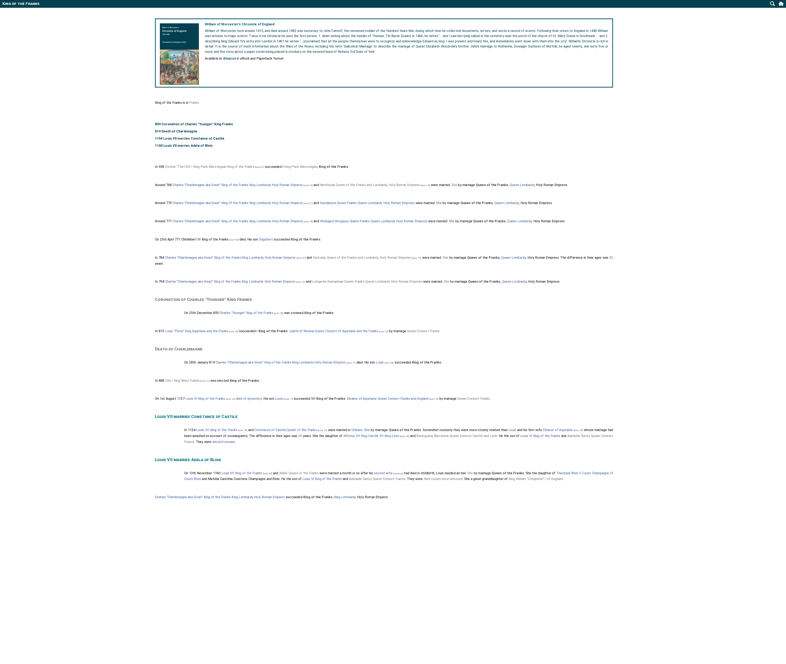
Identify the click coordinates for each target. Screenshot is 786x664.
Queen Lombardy (522, 185)
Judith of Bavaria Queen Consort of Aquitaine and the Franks (333, 331)
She (454, 185)
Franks (194, 103)
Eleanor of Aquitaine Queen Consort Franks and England (388, 399)
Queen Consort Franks (423, 331)
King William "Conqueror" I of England (536, 479)
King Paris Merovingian (300, 167)
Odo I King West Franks (182, 381)
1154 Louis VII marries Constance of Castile (189, 138)
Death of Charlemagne (178, 349)
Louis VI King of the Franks (205, 399)
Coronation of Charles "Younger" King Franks (203, 299)
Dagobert (266, 239)
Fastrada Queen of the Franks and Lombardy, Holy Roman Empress (362, 258)
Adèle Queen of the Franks (299, 473)
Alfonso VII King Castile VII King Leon (371, 436)
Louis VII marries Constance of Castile (196, 416)
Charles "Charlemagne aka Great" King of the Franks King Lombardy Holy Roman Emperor (238, 185)
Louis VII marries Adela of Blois (188, 459)
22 (611, 258)
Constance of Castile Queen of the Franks (285, 430)
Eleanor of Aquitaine (558, 430)
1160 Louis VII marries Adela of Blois (183, 146)
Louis (380, 362)
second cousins (223, 442)
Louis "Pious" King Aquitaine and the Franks (196, 331)
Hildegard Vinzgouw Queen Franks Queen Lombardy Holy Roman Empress (373, 221)
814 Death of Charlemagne (176, 131)
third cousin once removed (443, 479)
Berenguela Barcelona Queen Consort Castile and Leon (456, 436)
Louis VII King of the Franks (216, 430)
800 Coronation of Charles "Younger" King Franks (194, 124)
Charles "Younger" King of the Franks (246, 313)
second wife (383, 473)
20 (300, 436)
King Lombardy (345, 497)
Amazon (229, 58)
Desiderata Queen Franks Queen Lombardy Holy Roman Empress (367, 203)
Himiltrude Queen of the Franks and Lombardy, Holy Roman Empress (370, 185)
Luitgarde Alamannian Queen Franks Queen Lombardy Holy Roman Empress (367, 281)
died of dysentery (249, 399)
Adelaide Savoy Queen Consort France (377, 479)
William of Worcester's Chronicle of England (239, 24)
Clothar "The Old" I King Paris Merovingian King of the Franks (209, 167)
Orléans (357, 430)
